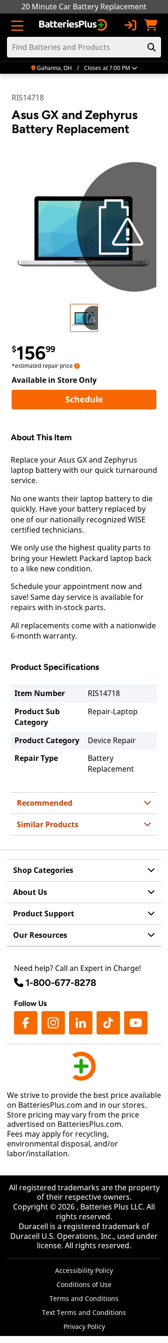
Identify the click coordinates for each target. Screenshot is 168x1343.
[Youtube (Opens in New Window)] (135, 1022)
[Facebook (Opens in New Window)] (25, 1022)
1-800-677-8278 (61, 982)
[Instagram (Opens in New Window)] (53, 1022)
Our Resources (40, 935)
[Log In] (130, 25)
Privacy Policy (84, 1326)
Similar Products (47, 824)
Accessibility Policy (84, 1270)
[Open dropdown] (77, 366)
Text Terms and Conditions (84, 1312)
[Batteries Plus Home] (74, 25)
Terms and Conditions (84, 1298)
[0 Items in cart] (150, 25)
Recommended (44, 803)
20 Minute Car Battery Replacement (84, 6)
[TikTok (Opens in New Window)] (108, 1022)
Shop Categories (43, 870)
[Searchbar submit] (151, 47)
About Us (30, 892)
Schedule (110, 399)
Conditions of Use (84, 1284)
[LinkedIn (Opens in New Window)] (80, 1022)
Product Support (43, 913)
